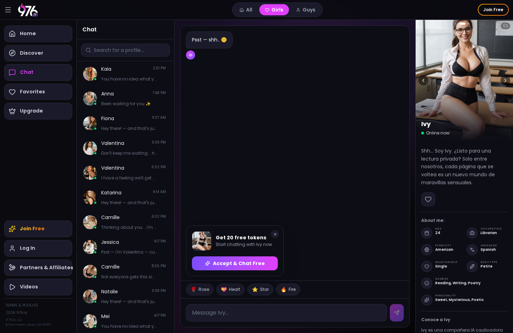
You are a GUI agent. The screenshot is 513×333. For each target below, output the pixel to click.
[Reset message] (157, 74)
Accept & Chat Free (239, 263)
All (249, 9)
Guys (309, 9)
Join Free (493, 10)
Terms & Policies (22, 305)
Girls (277, 9)
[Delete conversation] (164, 74)
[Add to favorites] (428, 199)
